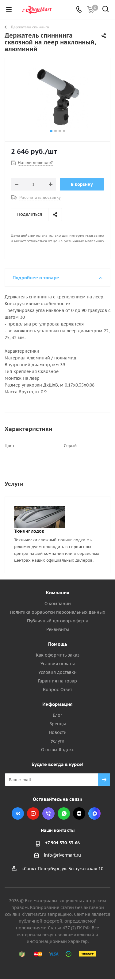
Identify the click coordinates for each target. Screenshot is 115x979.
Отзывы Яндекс (57, 749)
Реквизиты (57, 629)
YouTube (33, 813)
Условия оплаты (57, 663)
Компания (57, 593)
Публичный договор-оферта (57, 621)
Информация (57, 704)
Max (94, 813)
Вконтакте (18, 813)
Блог (57, 715)
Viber (48, 813)
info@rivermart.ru (62, 855)
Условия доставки (57, 672)
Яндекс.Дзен (79, 813)
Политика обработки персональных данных (57, 612)
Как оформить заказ (57, 655)
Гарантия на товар (57, 681)
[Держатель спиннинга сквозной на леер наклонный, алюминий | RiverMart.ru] (57, 97)
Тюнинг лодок (29, 531)
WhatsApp (64, 813)
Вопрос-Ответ (57, 689)
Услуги (57, 741)
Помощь (57, 644)
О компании (57, 603)
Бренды (57, 724)
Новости (58, 732)
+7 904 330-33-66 (62, 843)
